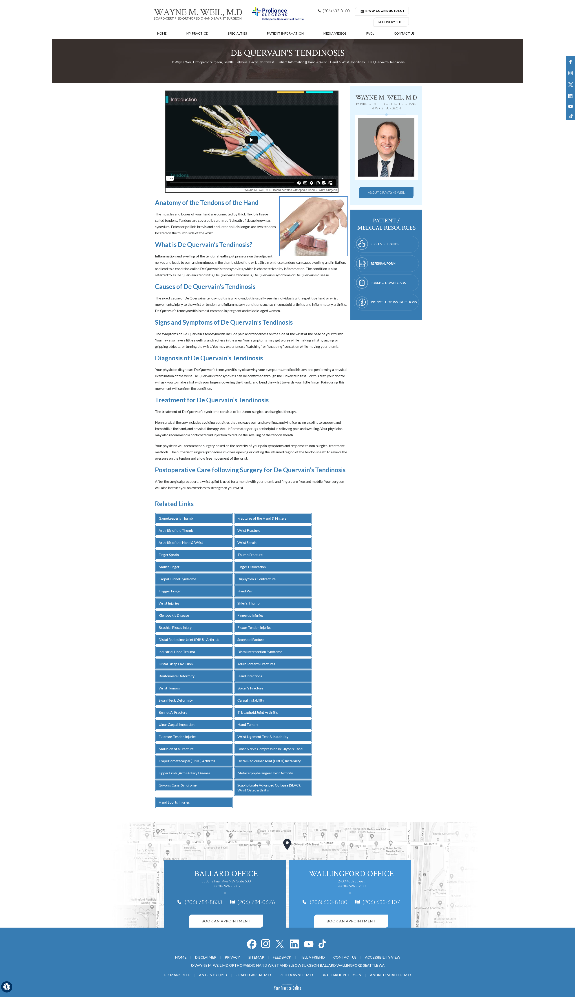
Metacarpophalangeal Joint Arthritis (265, 773)
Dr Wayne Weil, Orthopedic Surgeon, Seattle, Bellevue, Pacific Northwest (222, 62)
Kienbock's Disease (174, 615)
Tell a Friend (312, 957)
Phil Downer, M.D (296, 975)
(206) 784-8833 (203, 902)
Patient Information (285, 33)
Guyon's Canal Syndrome (178, 785)
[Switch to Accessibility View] (6, 987)
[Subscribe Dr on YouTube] (295, 944)
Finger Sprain (169, 554)
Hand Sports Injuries (174, 802)
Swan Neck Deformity (176, 700)
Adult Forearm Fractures (256, 664)
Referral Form (383, 263)
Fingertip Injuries (250, 615)
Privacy (232, 957)
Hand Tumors (248, 724)
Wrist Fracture (248, 530)
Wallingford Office (351, 873)
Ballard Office (226, 873)
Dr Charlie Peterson (341, 975)
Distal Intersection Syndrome (259, 651)
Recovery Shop (391, 22)
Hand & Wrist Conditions (347, 62)
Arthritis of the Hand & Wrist (181, 542)
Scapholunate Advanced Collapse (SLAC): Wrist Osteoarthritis (269, 787)
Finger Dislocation (251, 567)
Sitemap (256, 957)
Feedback (282, 957)
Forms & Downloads (388, 283)
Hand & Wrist (317, 62)
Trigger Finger (170, 591)
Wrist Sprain (247, 542)
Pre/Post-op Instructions (394, 302)
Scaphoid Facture (250, 639)
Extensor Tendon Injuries (177, 736)
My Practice (197, 33)
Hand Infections (249, 676)
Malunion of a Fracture (176, 749)
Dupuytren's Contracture (256, 579)
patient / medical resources (386, 224)
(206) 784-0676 (256, 902)
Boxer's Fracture (250, 688)
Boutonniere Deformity (177, 676)
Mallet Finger (169, 567)
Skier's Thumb (248, 603)
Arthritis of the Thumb (176, 530)
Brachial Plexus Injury (175, 627)
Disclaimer (205, 957)
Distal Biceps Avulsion (176, 664)
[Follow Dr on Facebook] (252, 944)
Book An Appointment (385, 11)
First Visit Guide (385, 244)
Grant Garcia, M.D (253, 975)
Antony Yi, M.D (213, 975)
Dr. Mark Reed (177, 975)
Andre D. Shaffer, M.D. (390, 975)
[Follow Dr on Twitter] (280, 944)
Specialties (237, 33)
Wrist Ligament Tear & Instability (262, 736)
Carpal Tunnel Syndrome (177, 579)
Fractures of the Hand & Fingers (261, 518)
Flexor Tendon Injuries (254, 627)
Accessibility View (382, 957)
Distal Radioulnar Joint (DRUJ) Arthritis (189, 639)
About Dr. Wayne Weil (386, 192)
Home (162, 33)
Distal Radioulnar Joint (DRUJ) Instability (269, 761)
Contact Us (404, 33)
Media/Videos (335, 33)
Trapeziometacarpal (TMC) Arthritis (187, 761)
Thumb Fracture (250, 554)
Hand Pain (245, 591)
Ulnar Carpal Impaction (177, 724)
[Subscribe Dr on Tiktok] (323, 944)
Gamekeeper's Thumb (176, 518)
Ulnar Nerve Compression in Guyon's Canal (270, 749)
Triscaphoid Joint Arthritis (257, 712)
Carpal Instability (250, 700)
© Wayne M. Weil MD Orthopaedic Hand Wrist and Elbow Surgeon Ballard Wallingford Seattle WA (288, 965)
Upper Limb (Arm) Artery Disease (184, 773)
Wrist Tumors (169, 688)
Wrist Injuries (169, 603)
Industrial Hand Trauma (177, 651)
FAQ (370, 33)
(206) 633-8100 (336, 11)
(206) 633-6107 (381, 902)
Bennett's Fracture (173, 712)
